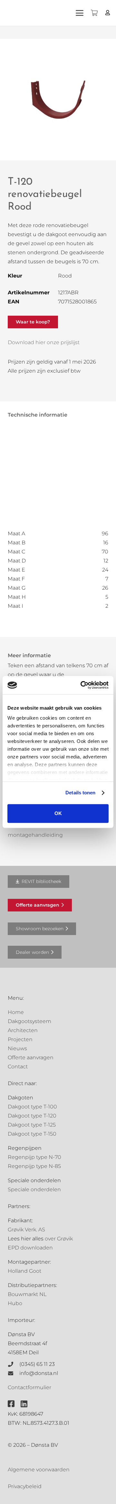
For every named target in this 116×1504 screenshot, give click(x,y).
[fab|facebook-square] (11, 1404)
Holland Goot (24, 1271)
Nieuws (17, 1048)
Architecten (23, 1030)
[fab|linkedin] (24, 1404)
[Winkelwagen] (94, 13)
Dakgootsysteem (29, 1021)
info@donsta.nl (38, 1373)
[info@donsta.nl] (13, 1373)
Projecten (20, 1039)
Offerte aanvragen (30, 1057)
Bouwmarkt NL (27, 1294)
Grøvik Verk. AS (26, 1229)
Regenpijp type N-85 (34, 1166)
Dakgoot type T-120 (32, 1116)
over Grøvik (59, 1239)
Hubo (15, 1303)
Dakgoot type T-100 (32, 1107)
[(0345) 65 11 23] (13, 1364)
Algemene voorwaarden (39, 1469)
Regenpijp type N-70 (34, 1157)
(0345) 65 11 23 (37, 1364)
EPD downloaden (30, 1248)
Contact (18, 1066)
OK (58, 813)
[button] (80, 13)
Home (16, 1012)
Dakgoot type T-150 (32, 1134)
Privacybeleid (25, 1486)
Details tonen (80, 792)
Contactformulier (29, 1387)
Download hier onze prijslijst (44, 342)
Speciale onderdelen (34, 1189)
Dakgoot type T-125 (32, 1125)
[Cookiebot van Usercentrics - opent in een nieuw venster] (82, 685)
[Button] (108, 13)
